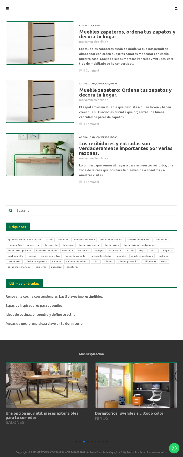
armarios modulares (139, 239)
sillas (96, 261)
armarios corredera (111, 239)
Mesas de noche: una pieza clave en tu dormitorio (44, 324)
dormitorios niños (46, 250)
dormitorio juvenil (89, 245)
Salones (15, 422)
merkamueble (16, 256)
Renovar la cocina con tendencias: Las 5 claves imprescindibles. (54, 296)
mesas (32, 256)
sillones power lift (128, 261)
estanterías (115, 250)
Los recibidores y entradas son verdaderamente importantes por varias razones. (126, 148)
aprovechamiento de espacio (24, 239)
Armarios (63, 239)
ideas (154, 250)
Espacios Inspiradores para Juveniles (34, 305)
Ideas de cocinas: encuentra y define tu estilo (41, 314)
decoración (51, 245)
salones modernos (77, 261)
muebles (121, 256)
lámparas (167, 250)
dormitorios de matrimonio (139, 245)
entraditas (84, 250)
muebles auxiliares (142, 256)
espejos (99, 250)
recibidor (163, 256)
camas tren (33, 245)
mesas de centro (50, 256)
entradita (67, 250)
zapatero (56, 267)
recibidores (14, 261)
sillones (108, 261)
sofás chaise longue (19, 267)
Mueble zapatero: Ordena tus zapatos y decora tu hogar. (125, 92)
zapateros (72, 267)
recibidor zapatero (36, 261)
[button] (76, 441)
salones (56, 261)
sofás (164, 261)
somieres (41, 267)
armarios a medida (84, 239)
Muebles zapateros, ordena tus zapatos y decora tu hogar (127, 34)
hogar (142, 250)
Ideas (96, 25)
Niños (101, 418)
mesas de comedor (75, 256)
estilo (130, 250)
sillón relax (149, 261)
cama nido (162, 239)
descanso (68, 245)
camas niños (15, 245)
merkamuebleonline (92, 41)
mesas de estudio (102, 256)
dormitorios (112, 245)
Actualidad (87, 83)
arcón (49, 239)
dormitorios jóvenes (19, 250)
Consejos (85, 25)
